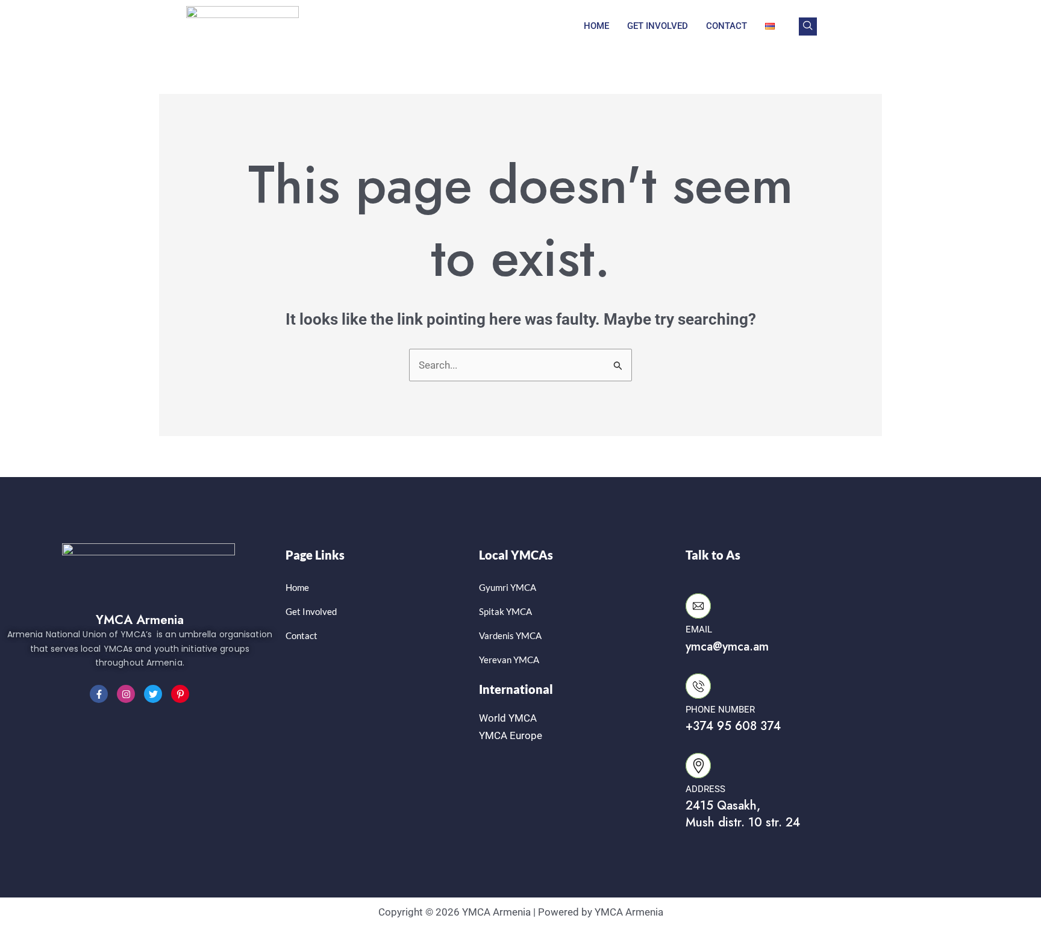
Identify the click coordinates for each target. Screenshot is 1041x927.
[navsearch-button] (808, 26)
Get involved (657, 25)
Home (596, 25)
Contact (726, 25)
